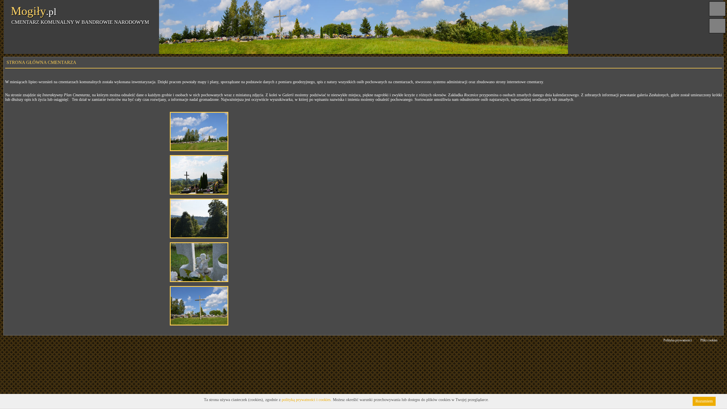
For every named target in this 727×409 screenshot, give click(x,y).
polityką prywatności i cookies (306, 400)
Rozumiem (704, 401)
